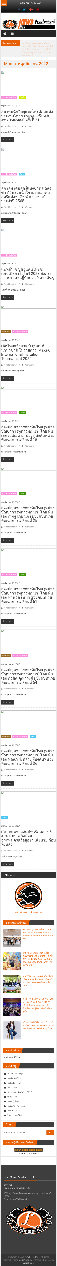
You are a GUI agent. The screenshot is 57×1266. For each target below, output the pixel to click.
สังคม (22, 168)
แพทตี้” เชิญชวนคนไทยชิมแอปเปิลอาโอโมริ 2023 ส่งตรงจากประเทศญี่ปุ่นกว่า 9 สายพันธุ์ (27, 267)
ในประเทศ (12, 1109)
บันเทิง (22, 91)
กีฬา (9, 1081)
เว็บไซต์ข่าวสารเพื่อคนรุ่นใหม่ (28, 906)
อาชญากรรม (13, 1100)
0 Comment (29, 120)
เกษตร (22, 407)
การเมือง (11, 1077)
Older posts (10, 869)
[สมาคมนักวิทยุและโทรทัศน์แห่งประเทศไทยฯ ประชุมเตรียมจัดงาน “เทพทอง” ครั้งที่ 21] (28, 80)
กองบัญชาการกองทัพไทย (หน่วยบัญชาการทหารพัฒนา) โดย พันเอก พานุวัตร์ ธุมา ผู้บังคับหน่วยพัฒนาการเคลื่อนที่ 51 (28, 589)
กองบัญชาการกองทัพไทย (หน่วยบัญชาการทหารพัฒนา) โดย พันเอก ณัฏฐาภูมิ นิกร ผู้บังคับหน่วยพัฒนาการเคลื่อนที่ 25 (28, 508)
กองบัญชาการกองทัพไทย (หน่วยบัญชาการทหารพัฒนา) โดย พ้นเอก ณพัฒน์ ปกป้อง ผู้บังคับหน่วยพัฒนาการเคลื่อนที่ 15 (28, 427)
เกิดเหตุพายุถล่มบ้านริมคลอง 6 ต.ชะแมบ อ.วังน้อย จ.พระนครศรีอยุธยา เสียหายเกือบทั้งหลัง (28, 832)
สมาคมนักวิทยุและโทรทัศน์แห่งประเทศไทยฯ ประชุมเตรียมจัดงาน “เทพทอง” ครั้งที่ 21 (27, 109)
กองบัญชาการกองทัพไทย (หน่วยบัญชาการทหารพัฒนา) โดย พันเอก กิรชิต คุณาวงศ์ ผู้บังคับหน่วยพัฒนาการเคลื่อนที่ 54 (28, 670)
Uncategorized (14, 1067)
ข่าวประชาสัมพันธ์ (9, 91)
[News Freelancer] (28, 24)
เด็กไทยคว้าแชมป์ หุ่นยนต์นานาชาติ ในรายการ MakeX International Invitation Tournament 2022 (25, 346)
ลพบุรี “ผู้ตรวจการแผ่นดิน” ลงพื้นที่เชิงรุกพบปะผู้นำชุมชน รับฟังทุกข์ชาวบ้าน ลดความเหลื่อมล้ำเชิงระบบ (38, 46)
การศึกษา (6, 326)
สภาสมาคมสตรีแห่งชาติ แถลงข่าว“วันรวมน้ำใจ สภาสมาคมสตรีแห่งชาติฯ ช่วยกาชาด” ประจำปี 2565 (26, 188)
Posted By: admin (10, 120)
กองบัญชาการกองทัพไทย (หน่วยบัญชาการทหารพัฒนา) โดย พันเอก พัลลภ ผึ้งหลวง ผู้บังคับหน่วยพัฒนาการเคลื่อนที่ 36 (28, 751)
